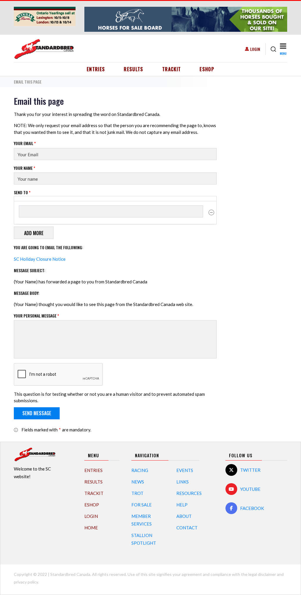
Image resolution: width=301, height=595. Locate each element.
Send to (22, 192)
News (137, 481)
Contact (187, 527)
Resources (189, 493)
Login (255, 49)
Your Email (25, 143)
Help (182, 504)
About (184, 516)
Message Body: (26, 293)
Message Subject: (29, 270)
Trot (137, 493)
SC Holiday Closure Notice (40, 259)
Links (182, 481)
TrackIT (171, 69)
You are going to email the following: (48, 247)
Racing (139, 470)
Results (133, 69)
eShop (207, 69)
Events (184, 470)
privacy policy (26, 581)
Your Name (24, 168)
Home (91, 527)
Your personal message (36, 316)
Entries (96, 69)
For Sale (141, 504)
